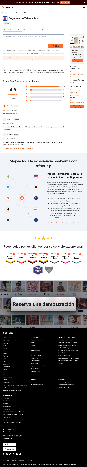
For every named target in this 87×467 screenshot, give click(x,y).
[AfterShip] (8, 7)
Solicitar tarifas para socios (77, 106)
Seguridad (22, 460)
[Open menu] (83, 7)
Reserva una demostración (43, 304)
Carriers (11, 13)
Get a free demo (77, 60)
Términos (14, 460)
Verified (16, 106)
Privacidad (6, 460)
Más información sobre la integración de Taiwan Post (65, 223)
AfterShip (4, 13)
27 (64, 86)
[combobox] (77, 86)
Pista (57, 46)
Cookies (30, 460)
